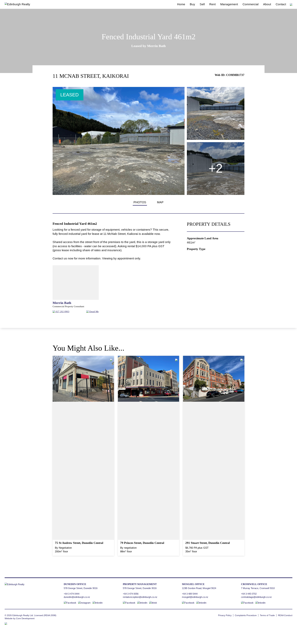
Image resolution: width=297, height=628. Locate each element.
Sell (202, 4)
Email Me (94, 311)
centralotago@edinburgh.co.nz (256, 597)
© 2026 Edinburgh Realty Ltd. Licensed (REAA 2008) (30, 615)
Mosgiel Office (193, 584)
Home (181, 4)
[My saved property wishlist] (291, 4)
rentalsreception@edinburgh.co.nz (140, 597)
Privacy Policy (225, 615)
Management (229, 4)
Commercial (250, 4)
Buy (192, 4)
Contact (281, 4)
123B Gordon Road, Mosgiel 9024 (199, 588)
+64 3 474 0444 (71, 593)
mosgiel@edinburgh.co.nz (195, 597)
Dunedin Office (75, 584)
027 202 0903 (62, 311)
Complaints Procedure (246, 615)
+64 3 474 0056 (130, 593)
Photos (139, 202)
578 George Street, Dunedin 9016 (80, 588)
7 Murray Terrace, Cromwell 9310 (258, 588)
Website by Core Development (19, 618)
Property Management (140, 584)
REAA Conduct (285, 615)
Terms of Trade (267, 615)
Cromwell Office (254, 584)
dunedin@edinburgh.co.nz (77, 597)
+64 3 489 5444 (190, 593)
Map (160, 202)
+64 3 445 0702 (249, 593)
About (267, 4)
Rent (212, 4)
